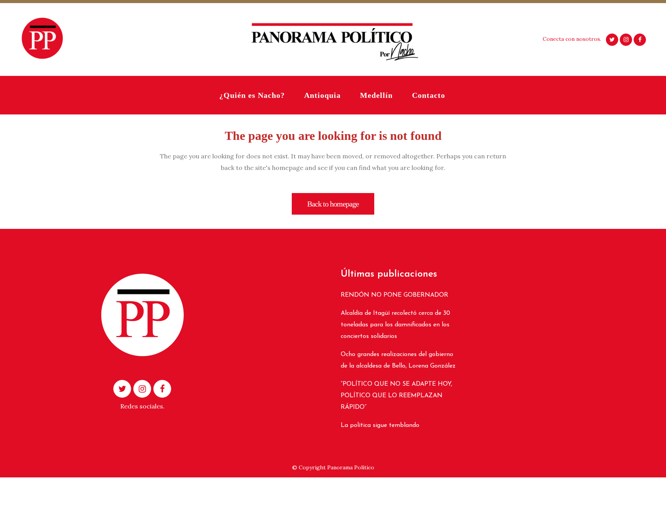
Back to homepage (333, 204)
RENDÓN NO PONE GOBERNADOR (394, 295)
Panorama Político (350, 467)
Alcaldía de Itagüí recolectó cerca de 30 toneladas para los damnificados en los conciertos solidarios (395, 324)
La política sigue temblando (380, 425)
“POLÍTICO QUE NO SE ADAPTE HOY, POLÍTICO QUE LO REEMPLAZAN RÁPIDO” (396, 395)
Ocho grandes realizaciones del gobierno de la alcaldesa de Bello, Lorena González (398, 360)
